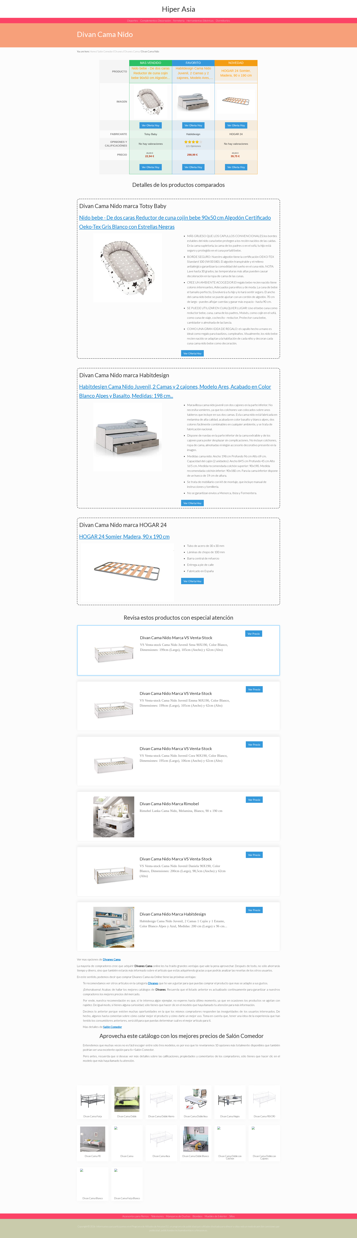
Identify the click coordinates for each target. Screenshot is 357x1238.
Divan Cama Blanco (93, 1198)
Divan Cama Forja (92, 1116)
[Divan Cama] (126, 1139)
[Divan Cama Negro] (229, 1099)
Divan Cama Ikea (161, 1156)
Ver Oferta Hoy (150, 125)
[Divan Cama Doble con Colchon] (229, 1139)
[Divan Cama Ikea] (161, 1139)
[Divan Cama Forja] (92, 1099)
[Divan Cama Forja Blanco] (126, 1181)
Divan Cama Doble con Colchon (230, 1157)
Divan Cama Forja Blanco (127, 1198)
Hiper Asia (178, 8)
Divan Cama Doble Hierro (161, 1116)
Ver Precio (254, 633)
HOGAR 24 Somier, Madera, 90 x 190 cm (124, 536)
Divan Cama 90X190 (264, 1116)
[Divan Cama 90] (92, 1139)
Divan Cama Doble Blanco (195, 1156)
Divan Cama (126, 1156)
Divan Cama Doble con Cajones (264, 1157)
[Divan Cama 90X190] (264, 1099)
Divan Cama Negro (229, 1116)
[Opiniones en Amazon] (193, 142)
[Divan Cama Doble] (126, 1099)
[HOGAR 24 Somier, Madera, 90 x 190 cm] (236, 102)
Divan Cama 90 (93, 1156)
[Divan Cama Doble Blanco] (195, 1139)
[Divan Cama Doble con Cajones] (264, 1139)
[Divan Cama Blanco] (92, 1181)
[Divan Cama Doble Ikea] (195, 1099)
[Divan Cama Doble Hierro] (161, 1099)
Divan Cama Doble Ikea (196, 1116)
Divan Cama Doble (126, 1116)
